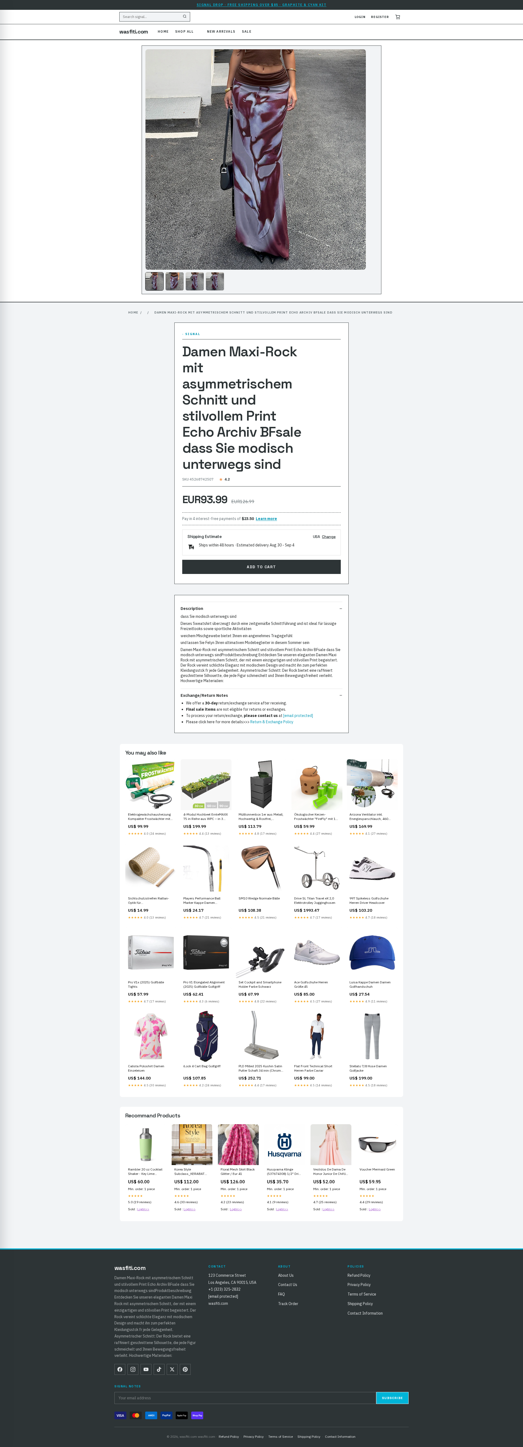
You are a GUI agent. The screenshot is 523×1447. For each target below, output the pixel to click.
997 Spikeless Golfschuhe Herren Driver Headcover (368, 900)
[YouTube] (146, 1369)
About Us (286, 1275)
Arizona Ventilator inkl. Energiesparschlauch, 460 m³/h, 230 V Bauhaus (368, 817)
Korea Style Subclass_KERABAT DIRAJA (189, 1172)
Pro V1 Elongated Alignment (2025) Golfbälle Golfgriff (204, 984)
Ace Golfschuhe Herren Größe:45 (311, 984)
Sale (246, 31)
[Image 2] (174, 281)
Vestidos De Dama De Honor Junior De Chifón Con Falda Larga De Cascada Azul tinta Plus (330, 1172)
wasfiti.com (133, 31)
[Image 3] (195, 281)
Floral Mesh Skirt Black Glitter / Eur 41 (238, 1171)
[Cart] (398, 17)
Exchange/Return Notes (204, 695)
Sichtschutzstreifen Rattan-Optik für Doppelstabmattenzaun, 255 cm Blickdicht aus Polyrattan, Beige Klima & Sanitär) (149, 900)
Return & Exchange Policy (271, 721)
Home (163, 31)
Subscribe (392, 1398)
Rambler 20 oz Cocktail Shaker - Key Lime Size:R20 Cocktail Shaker (145, 1172)
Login (360, 17)
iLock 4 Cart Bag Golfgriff (202, 1066)
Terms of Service (362, 1294)
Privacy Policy (359, 1284)
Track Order (288, 1303)
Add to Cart (261, 566)
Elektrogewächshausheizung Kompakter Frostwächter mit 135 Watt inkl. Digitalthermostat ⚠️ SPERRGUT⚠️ (149, 817)
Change (329, 536)
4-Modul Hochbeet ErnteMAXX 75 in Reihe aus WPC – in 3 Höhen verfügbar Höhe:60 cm (205, 817)
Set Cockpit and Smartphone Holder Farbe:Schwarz (260, 984)
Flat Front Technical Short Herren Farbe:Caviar (313, 1068)
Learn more (266, 518)
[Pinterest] (185, 1369)
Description (192, 608)
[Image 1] (154, 281)
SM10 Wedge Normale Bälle (259, 898)
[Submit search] (185, 17)
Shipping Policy (360, 1303)
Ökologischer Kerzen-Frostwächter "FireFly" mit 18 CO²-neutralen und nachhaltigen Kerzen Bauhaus (316, 817)
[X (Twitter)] (172, 1369)
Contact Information (365, 1313)
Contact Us (287, 1284)
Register (380, 17)
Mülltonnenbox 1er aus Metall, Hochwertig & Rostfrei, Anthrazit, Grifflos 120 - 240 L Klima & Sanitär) (261, 817)
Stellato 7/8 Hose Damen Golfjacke (368, 1068)
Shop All (184, 31)
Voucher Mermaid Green (377, 1169)
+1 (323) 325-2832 (224, 1289)
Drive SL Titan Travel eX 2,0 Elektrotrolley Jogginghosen (314, 900)
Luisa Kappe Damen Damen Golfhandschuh (370, 984)
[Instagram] (132, 1369)
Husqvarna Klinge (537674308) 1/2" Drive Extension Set (284, 1172)
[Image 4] (215, 281)
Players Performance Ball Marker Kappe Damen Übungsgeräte (201, 900)
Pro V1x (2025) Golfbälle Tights (146, 984)
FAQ (281, 1294)
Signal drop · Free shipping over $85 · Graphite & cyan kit (262, 5)
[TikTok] (159, 1369)
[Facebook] (119, 1369)
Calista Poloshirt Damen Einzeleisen (146, 1068)
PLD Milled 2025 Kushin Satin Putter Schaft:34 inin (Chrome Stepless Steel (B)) (260, 1068)
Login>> (143, 1209)
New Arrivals (221, 31)
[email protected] (298, 715)
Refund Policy (359, 1275)
